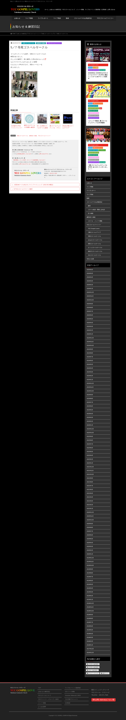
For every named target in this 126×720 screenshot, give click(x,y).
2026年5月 (90, 273)
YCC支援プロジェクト (71, 699)
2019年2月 (90, 595)
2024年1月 (90, 379)
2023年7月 (90, 402)
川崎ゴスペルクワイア (97, 103)
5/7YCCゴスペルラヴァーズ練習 (23, 189)
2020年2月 (90, 550)
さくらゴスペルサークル (93, 113)
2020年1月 (90, 554)
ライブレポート (102, 150)
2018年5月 (90, 630)
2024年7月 (90, 357)
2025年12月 (90, 292)
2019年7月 (90, 576)
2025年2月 (90, 330)
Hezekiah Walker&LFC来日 (73, 695)
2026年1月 (90, 288)
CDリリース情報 (70, 691)
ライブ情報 (95, 67)
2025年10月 (90, 300)
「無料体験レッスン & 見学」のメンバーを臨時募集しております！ (29, 160)
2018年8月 (90, 618)
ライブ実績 (57, 18)
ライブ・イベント (93, 673)
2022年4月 (90, 455)
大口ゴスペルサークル (94, 255)
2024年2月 (90, 375)
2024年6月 (90, 360)
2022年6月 (90, 448)
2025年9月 (90, 303)
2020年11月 (90, 516)
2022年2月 (90, 459)
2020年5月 (90, 538)
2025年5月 (90, 319)
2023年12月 (90, 383)
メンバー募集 (42, 703)
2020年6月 (90, 535)
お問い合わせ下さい (44, 153)
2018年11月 (90, 607)
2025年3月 (90, 326)
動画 (101, 108)
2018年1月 (90, 645)
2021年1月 (90, 508)
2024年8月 (90, 353)
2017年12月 (90, 648)
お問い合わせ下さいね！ (25, 164)
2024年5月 (90, 364)
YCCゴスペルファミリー (54, 43)
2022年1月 (90, 463)
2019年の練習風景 (94, 667)
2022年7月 (90, 444)
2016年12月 (90, 652)
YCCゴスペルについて (44, 695)
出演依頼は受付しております (24, 153)
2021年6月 (90, 489)
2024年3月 (90, 372)
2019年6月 (90, 580)
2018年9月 (90, 614)
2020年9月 (90, 523)
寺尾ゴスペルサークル (28, 43)
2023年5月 (90, 410)
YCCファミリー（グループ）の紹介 (48, 699)
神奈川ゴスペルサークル (93, 115)
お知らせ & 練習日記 (44, 691)
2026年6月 (90, 269)
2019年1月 (90, 599)
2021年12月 (90, 467)
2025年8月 (90, 307)
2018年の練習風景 (94, 664)
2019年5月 (90, 584)
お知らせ (17, 18)
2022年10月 (90, 432)
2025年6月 (90, 315)
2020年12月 (90, 512)
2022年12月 (90, 429)
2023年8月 (90, 398)
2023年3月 (90, 417)
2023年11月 (90, 387)
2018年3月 (90, 637)
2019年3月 (90, 592)
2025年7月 (90, 311)
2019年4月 (90, 588)
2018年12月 (90, 603)
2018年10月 (90, 611)
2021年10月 (90, 474)
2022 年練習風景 (93, 670)
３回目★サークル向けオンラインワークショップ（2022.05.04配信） (34, 184)
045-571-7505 (53, 173)
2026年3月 (90, 281)
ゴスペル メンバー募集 (95, 221)
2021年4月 (90, 497)
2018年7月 (90, 622)
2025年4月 (90, 322)
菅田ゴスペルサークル (93, 110)
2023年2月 (90, 421)
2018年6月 (90, 626)
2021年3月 (90, 501)
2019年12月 (90, 558)
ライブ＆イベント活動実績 (73, 688)
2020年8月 (90, 527)
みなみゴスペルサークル (93, 108)
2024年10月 (90, 345)
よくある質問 (42, 706)
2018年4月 (90, 633)
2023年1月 (90, 425)
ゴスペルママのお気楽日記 (83, 18)
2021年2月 (90, 504)
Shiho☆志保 (102, 70)
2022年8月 (90, 440)
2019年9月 (90, 569)
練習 (89, 206)
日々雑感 (90, 213)
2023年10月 (90, 391)
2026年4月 (90, 277)
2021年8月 (90, 482)
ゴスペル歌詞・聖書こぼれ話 (96, 209)
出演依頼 (67, 703)
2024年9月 (90, 349)
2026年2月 (90, 284)
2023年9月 (90, 394)
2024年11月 (90, 341)
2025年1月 (90, 334)
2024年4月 (90, 368)
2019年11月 (90, 561)
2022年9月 (90, 436)
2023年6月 (90, 406)
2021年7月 (90, 485)
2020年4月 (90, 542)
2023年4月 (90, 413)
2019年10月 (90, 565)
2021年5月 (90, 493)
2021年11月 (90, 470)
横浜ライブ (105, 673)
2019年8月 (90, 573)
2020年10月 (90, 520)
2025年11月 (90, 296)
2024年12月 (90, 338)
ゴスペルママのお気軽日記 (94, 202)
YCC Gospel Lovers (93, 65)
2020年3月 (90, 546)
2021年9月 (90, 478)
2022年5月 (90, 451)
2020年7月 (90, 531)
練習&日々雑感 (41, 43)
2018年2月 (90, 641)
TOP (39, 688)
